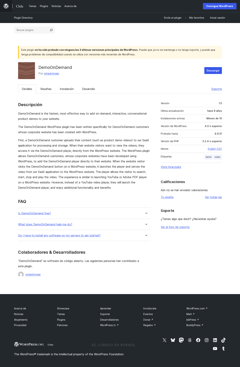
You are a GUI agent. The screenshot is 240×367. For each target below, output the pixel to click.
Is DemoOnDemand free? (34, 213)
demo (209, 157)
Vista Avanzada (171, 167)
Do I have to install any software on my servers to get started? (59, 235)
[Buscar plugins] (51, 30)
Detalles (27, 89)
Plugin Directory (23, 17)
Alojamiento (21, 319)
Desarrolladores (109, 319)
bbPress (192, 319)
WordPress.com (197, 308)
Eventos (148, 314)
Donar (148, 319)
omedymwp (51, 73)
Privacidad (20, 325)
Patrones (62, 325)
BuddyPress (194, 325)
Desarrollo (88, 89)
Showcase (63, 308)
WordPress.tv (109, 325)
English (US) (215, 148)
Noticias (18, 314)
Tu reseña (167, 197)
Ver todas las (213, 197)
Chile (50, 344)
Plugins (61, 319)
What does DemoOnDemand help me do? (45, 224)
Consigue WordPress (219, 6)
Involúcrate (149, 308)
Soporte (216, 89)
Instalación (67, 89)
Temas (61, 314)
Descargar (213, 70)
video (217, 157)
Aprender (105, 308)
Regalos (149, 325)
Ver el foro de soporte (175, 227)
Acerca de (20, 308)
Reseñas (45, 89)
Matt (190, 314)
